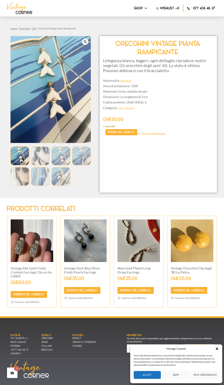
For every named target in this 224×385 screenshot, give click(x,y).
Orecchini (24, 28)
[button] (217, 349)
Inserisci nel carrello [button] (28, 294)
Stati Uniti (125, 80)
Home (13, 28)
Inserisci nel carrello (121, 132)
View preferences (205, 375)
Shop (138, 8)
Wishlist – (169, 8)
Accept (147, 375)
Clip (34, 28)
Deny (176, 375)
